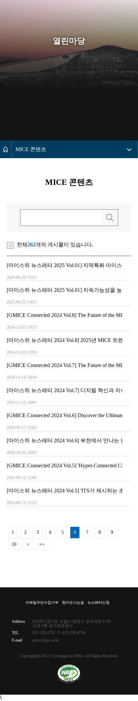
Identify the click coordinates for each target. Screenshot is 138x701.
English (110, 10)
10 (14, 544)
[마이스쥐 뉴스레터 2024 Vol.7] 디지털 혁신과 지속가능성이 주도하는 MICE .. (64, 390)
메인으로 (5, 149)
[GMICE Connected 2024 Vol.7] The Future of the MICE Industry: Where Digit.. (64, 365)
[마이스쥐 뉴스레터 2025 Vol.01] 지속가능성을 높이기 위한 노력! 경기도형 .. (64, 290)
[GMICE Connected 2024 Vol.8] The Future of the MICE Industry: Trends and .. (64, 315)
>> (42, 544)
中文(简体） (115, 18)
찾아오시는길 (73, 602)
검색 (110, 218)
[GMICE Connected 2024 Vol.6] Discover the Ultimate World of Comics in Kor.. (64, 415)
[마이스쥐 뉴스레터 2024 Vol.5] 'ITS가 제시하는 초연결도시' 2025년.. (64, 490)
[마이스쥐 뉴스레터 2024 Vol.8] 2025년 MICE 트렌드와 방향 (64, 340)
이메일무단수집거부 (42, 602)
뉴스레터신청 (98, 602)
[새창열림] (69, 674)
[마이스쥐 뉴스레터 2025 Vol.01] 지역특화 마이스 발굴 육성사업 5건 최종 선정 (64, 265)
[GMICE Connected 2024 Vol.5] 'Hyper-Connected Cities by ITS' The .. (64, 465)
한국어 (110, 3)
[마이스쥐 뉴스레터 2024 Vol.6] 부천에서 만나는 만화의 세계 (64, 440)
